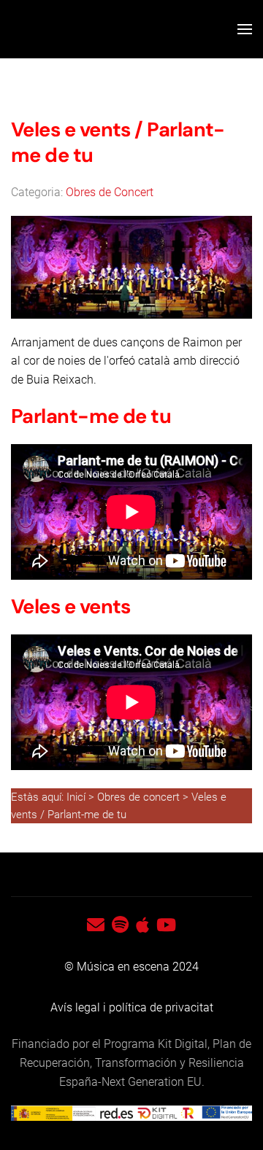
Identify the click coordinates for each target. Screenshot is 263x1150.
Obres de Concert (109, 192)
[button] (244, 29)
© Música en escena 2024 (131, 967)
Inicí (77, 797)
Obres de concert (140, 797)
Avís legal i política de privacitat (131, 1007)
